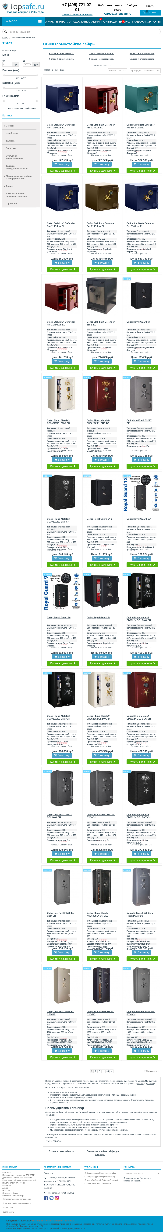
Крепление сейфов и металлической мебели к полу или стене (19, 1181)
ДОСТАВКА (82, 21)
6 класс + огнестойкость (142, 59)
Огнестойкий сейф (93, 1180)
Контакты (6, 1173)
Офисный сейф (108, 1177)
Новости (6, 1190)
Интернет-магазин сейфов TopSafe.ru (53, 1220)
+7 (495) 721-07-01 (77, 7)
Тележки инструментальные (17, 167)
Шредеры (11, 203)
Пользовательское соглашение (17, 1199)
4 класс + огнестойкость (61, 59)
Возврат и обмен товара (13, 1196)
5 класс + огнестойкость (101, 59)
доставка (150, 1083)
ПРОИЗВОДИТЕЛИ (112, 21)
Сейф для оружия (93, 1177)
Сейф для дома (92, 1173)
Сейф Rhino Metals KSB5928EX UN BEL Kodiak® (97, 916)
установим (105, 1130)
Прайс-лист (8, 1208)
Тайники (10, 140)
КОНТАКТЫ (153, 21)
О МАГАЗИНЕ (54, 21)
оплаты (140, 1083)
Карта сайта (8, 1212)
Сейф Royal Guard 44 (98, 617)
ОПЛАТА (69, 21)
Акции (133, 1095)
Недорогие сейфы (107, 1173)
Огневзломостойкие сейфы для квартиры (103, 1153)
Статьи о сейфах (10, 1193)
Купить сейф (91, 1166)
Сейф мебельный (110, 1180)
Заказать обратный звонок (77, 14)
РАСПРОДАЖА (135, 21)
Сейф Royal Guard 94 (59, 617)
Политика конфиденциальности (17, 1203)
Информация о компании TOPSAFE (18, 1175)
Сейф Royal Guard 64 (138, 322)
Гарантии (6, 1185)
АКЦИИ (94, 21)
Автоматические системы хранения (16, 194)
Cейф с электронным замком (98, 1184)
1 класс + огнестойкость (61, 53)
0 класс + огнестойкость (61, 1151)
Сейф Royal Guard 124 (139, 519)
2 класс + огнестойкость (101, 53)
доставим (69, 1130)
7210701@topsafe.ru (117, 13)
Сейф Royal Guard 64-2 (99, 519)
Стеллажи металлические (14, 157)
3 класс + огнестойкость (142, 53)
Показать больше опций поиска (21, 108)
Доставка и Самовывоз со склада (17, 1178)
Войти (150, 6)
